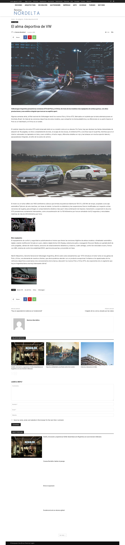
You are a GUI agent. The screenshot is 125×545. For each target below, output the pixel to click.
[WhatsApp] (34, 37)
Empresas (14, 364)
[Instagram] (113, 1)
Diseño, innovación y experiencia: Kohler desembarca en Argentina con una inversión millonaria (72, 437)
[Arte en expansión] (26, 496)
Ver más (62, 535)
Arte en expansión (48, 486)
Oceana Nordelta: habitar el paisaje (54, 461)
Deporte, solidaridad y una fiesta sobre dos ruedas (60, 367)
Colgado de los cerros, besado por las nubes (99, 311)
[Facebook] (111, 1)
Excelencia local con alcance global (54, 510)
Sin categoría (19, 19)
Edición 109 (20, 290)
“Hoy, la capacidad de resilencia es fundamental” (26, 311)
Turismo (83, 364)
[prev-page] (12, 373)
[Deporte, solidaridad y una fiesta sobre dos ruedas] (62, 353)
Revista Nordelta (33, 320)
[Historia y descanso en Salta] (97, 353)
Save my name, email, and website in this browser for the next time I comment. (39, 420)
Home (13, 19)
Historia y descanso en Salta (89, 367)
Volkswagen (41, 290)
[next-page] (15, 373)
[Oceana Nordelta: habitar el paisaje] (26, 471)
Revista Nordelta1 (20, 32)
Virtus (34, 290)
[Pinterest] (30, 37)
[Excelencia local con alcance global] (26, 520)
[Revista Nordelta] (19, 324)
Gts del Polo (28, 290)
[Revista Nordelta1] (12, 32)
